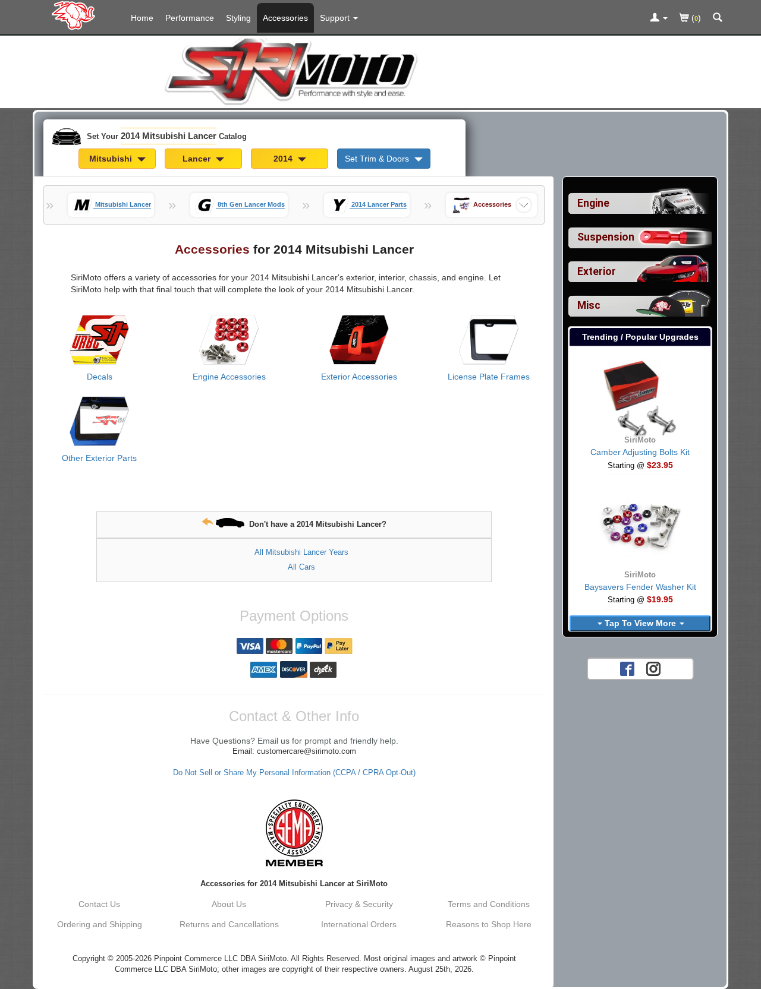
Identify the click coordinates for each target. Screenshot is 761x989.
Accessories (285, 18)
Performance (189, 18)
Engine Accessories (229, 376)
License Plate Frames (489, 376)
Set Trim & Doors (378, 158)
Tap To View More (640, 623)
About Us (229, 904)
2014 (284, 158)
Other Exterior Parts (99, 458)
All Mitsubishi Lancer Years (301, 552)
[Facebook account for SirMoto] (627, 668)
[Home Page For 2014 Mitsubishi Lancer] (76, 15)
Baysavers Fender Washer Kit (640, 587)
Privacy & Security (359, 904)
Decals (99, 376)
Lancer (198, 158)
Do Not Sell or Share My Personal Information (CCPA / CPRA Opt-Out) (294, 773)
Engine (593, 203)
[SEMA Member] (294, 832)
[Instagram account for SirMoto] (653, 668)
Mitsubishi (111, 158)
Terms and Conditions (489, 904)
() (695, 18)
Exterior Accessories (359, 376)
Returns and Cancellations (229, 924)
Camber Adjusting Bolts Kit (640, 452)
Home (142, 18)
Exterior (596, 271)
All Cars (301, 567)
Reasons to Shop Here (489, 924)
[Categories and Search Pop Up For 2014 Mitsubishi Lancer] (717, 18)
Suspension (605, 237)
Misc (588, 305)
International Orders (359, 924)
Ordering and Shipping (99, 924)
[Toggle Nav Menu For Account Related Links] (659, 18)
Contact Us (99, 904)
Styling (238, 18)
